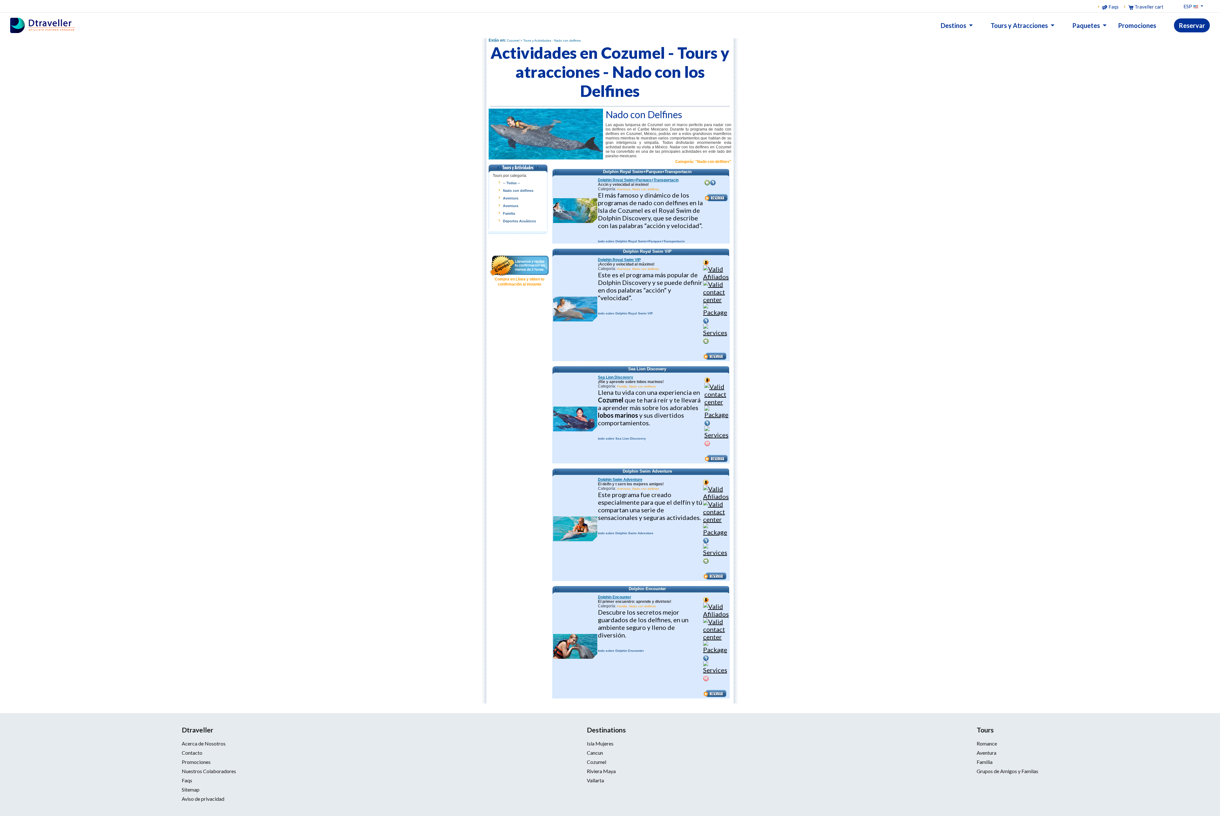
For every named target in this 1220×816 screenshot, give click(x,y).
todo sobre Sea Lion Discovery (622, 438)
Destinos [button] (954, 25)
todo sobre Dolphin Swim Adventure (626, 533)
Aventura (510, 198)
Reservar (1192, 25)
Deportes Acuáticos (519, 221)
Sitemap (191, 789)
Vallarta (595, 780)
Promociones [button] (1137, 25)
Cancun (595, 753)
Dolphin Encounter (614, 597)
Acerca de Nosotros (204, 743)
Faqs (1113, 7)
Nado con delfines (518, 190)
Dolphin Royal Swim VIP (619, 260)
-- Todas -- (511, 183)
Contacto (192, 753)
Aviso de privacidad (203, 799)
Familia (509, 213)
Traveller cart (1148, 7)
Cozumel (596, 762)
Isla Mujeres (600, 743)
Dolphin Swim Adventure (620, 479)
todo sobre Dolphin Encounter (621, 650)
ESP (1188, 6)
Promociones (196, 762)
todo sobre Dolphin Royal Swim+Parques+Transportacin (641, 241)
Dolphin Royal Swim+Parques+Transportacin (638, 180)
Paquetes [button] (1086, 25)
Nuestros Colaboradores (209, 771)
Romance (987, 743)
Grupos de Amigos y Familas (1007, 771)
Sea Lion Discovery (615, 377)
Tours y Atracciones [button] (1020, 25)
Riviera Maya (601, 771)
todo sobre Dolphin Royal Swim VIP (625, 313)
